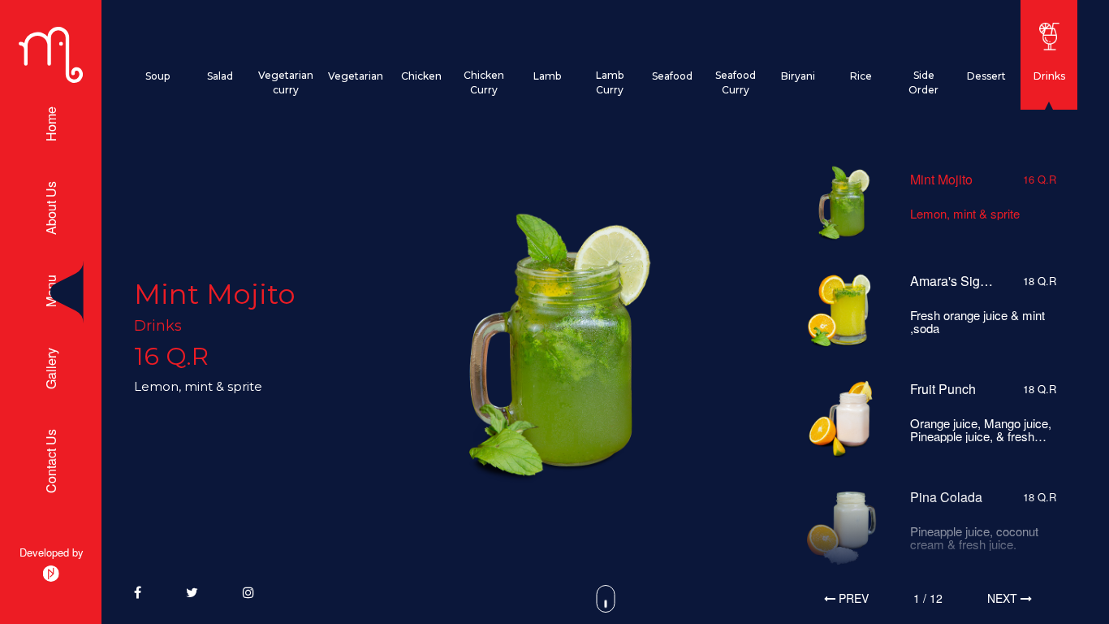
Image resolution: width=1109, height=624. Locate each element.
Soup (157, 76)
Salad (220, 76)
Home (50, 124)
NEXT (1004, 598)
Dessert (986, 76)
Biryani (798, 76)
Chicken (421, 76)
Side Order (923, 82)
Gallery (50, 368)
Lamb (547, 76)
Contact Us (50, 461)
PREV (852, 598)
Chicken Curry (484, 82)
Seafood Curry (735, 82)
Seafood (672, 76)
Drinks (1049, 76)
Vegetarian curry (285, 82)
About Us (50, 209)
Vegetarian (355, 76)
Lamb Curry (610, 82)
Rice (861, 76)
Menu (50, 291)
